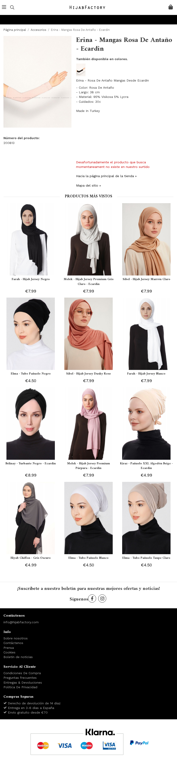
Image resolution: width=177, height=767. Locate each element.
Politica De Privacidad (20, 687)
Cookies (9, 652)
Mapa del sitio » (88, 185)
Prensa (8, 648)
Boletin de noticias (18, 657)
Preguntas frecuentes (20, 677)
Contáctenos (13, 643)
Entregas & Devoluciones (22, 682)
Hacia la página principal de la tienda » (106, 176)
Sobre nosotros (15, 638)
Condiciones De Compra (22, 673)
